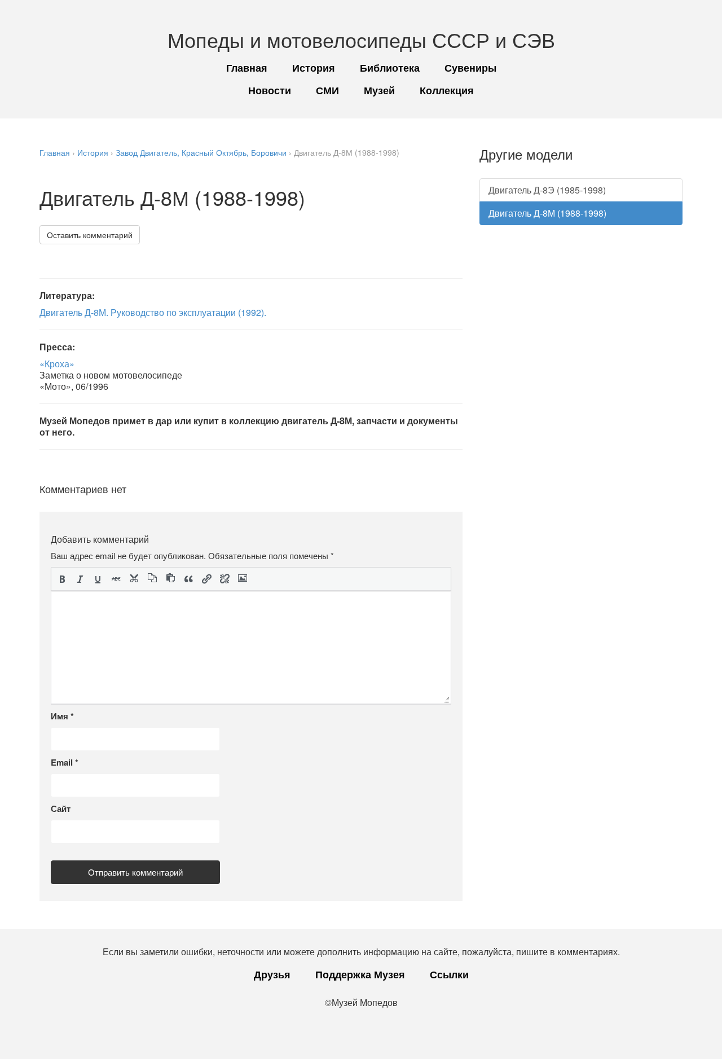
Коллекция (447, 90)
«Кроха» (56, 363)
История (313, 67)
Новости (269, 90)
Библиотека (390, 67)
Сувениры (470, 67)
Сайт (61, 808)
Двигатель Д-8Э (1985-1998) (547, 189)
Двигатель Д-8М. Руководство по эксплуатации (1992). (152, 312)
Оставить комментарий (90, 234)
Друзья (272, 974)
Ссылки (449, 974)
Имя (62, 716)
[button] (62, 579)
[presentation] (62, 579)
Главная (246, 67)
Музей (379, 90)
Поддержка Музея (360, 974)
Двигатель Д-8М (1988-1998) (547, 212)
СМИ (327, 90)
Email (64, 762)
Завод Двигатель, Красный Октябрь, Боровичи (201, 152)
